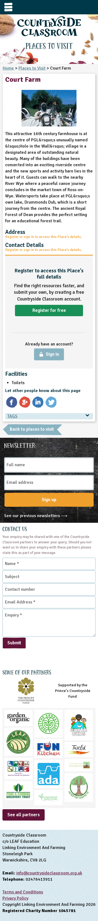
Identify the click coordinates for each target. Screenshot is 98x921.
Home (8, 68)
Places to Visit (32, 68)
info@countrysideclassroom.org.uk (49, 873)
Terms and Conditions (22, 892)
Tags (12, 416)
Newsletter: (20, 445)
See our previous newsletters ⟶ (35, 515)
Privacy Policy (15, 898)
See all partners (23, 815)
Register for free (49, 310)
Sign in (52, 354)
